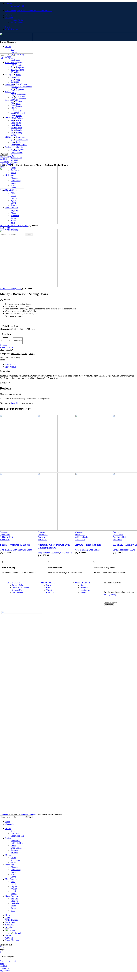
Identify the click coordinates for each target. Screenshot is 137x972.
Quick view (5, 535)
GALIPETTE (6, 550)
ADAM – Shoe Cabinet (88, 544)
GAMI (78, 550)
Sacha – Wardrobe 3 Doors (15, 544)
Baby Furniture (19, 550)
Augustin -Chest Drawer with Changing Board (54, 546)
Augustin (55, 553)
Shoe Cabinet (94, 550)
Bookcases (124, 550)
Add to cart (18, 341)
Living (85, 550)
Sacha (29, 550)
